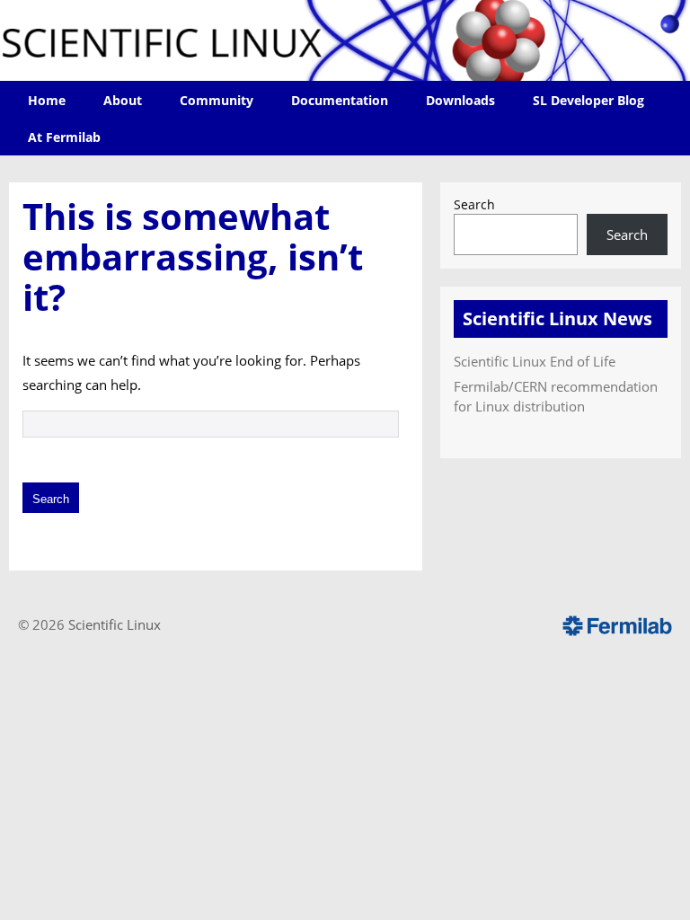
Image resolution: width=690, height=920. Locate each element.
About (122, 100)
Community (216, 100)
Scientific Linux (114, 624)
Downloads (460, 100)
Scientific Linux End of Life (534, 361)
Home (47, 100)
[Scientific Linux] (345, 40)
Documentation (339, 100)
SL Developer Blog (588, 100)
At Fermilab (64, 137)
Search (474, 205)
